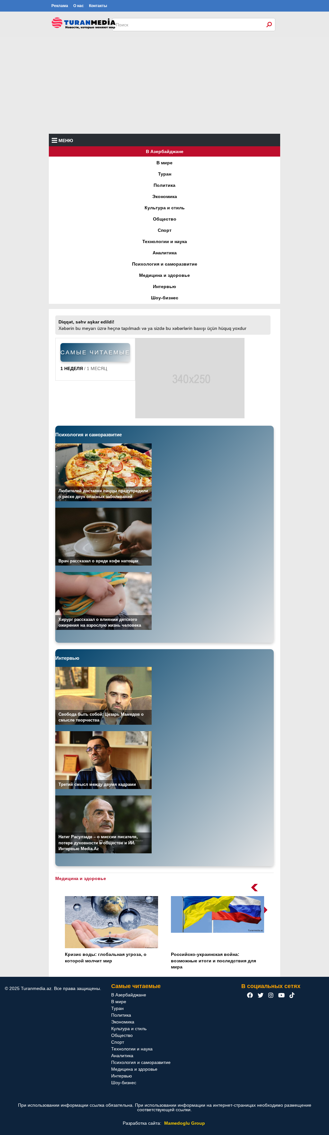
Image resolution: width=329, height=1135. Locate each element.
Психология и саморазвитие (164, 264)
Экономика (164, 196)
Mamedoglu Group (184, 1123)
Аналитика (165, 252)
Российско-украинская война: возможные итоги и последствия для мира (213, 960)
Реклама (59, 6)
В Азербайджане (164, 151)
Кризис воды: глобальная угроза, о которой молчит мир (106, 957)
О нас (78, 6)
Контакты (98, 6)
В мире (164, 162)
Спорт (165, 230)
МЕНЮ (65, 140)
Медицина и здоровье (164, 275)
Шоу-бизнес (164, 297)
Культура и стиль (165, 207)
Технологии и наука (164, 241)
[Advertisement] (164, 86)
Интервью (164, 286)
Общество (164, 219)
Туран (164, 174)
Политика (164, 185)
